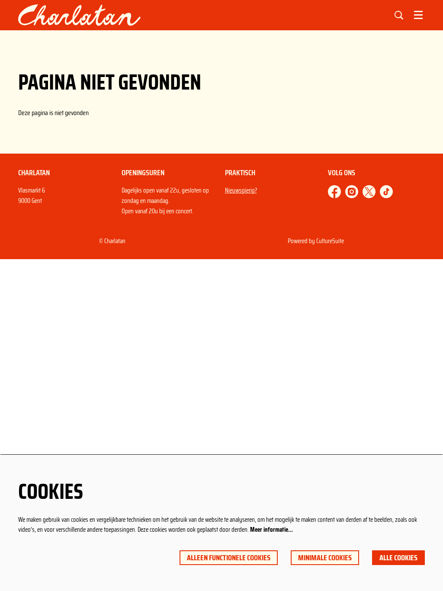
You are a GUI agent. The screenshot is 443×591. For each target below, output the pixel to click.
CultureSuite (330, 241)
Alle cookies (398, 558)
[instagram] (351, 191)
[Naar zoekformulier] (398, 15)
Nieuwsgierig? (241, 190)
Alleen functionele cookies (228, 558)
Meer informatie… (271, 529)
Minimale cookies (325, 558)
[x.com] (369, 191)
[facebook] (334, 191)
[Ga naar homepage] (79, 15)
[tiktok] (386, 191)
